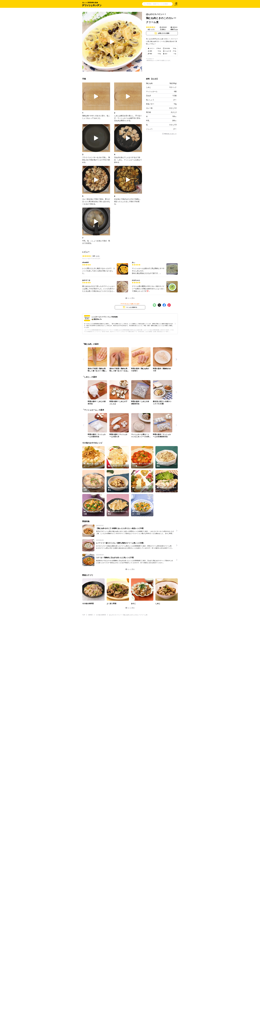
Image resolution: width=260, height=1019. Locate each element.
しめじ (148, 87)
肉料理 (90, 615)
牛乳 (147, 120)
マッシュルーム (151, 91)
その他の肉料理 (101, 615)
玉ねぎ (148, 95)
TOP (83, 615)
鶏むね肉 (149, 83)
